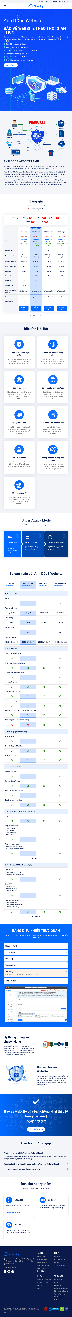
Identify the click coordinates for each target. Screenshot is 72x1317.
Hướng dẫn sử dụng (44, 1275)
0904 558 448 (44, 1)
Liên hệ (56, 1295)
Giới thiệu (57, 1280)
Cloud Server (41, 1252)
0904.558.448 (13, 1208)
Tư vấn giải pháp (59, 1260)
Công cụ (40, 1280)
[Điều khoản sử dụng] (46, 1306)
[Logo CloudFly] (36, 6)
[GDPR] (66, 1306)
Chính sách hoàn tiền (61, 1292)
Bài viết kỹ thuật (42, 1277)
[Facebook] (5, 1268)
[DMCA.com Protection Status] (62, 1306)
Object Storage (42, 1255)
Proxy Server (41, 1263)
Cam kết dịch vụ (59, 1289)
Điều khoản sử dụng (61, 1286)
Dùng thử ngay (11, 65)
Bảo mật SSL (58, 1257)
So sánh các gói (35, 316)
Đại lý (56, 1277)
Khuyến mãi (54, 1)
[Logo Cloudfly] (12, 1250)
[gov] (53, 1305)
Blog (38, 1283)
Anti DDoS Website (43, 1260)
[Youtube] (8, 1268)
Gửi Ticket (62, 1)
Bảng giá (57, 1252)
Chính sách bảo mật (61, 1283)
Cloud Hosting (42, 1257)
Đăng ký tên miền (60, 1255)
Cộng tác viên (58, 1275)
